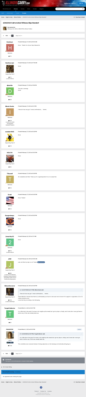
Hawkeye (10, 42)
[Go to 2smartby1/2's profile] (10, 242)
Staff (3, 13)
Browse (16, 9)
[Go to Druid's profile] (10, 200)
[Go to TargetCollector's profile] (10, 314)
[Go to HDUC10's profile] (10, 158)
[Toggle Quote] (20, 290)
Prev (7, 35)
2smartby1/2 (9, 236)
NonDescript (9, 63)
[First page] (3, 36)
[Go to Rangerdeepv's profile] (10, 221)
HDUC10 (9, 152)
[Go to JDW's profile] (10, 265)
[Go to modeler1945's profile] (10, 137)
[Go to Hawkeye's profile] (10, 48)
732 (10, 250)
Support (42, 9)
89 (10, 322)
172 (11, 56)
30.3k (10, 345)
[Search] (83, 9)
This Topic (76, 8)
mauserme (12, 27)
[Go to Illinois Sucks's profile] (10, 112)
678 (10, 120)
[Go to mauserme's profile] (5, 28)
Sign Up (81, 3)
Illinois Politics (28, 29)
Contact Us (43, 391)
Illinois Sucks (9, 106)
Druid (10, 194)
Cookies (49, 391)
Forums (24, 13)
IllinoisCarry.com (7, 9)
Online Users (10, 13)
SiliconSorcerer (9, 286)
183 (11, 167)
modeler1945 (9, 132)
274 (10, 146)
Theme (36, 391)
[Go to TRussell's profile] (10, 179)
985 (10, 273)
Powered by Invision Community (43, 394)
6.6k (10, 300)
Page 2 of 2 (18, 35)
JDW (9, 259)
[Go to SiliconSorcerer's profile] (10, 292)
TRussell (10, 173)
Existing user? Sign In (69, 3)
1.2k (10, 188)
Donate (35, 9)
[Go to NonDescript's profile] (10, 69)
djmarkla (10, 85)
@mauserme (41, 262)
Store (28, 9)
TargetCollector (9, 308)
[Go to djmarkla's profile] (10, 91)
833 (10, 99)
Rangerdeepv (9, 215)
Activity (22, 9)
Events (17, 13)
